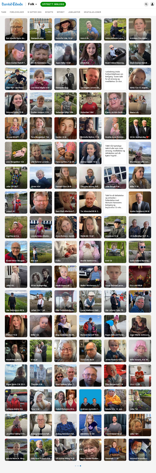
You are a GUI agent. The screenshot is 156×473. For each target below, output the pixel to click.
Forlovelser (17, 12)
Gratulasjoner (92, 12)
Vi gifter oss (35, 12)
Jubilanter (74, 12)
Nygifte (49, 12)
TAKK (3, 12)
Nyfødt (61, 12)
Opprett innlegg (53, 4)
